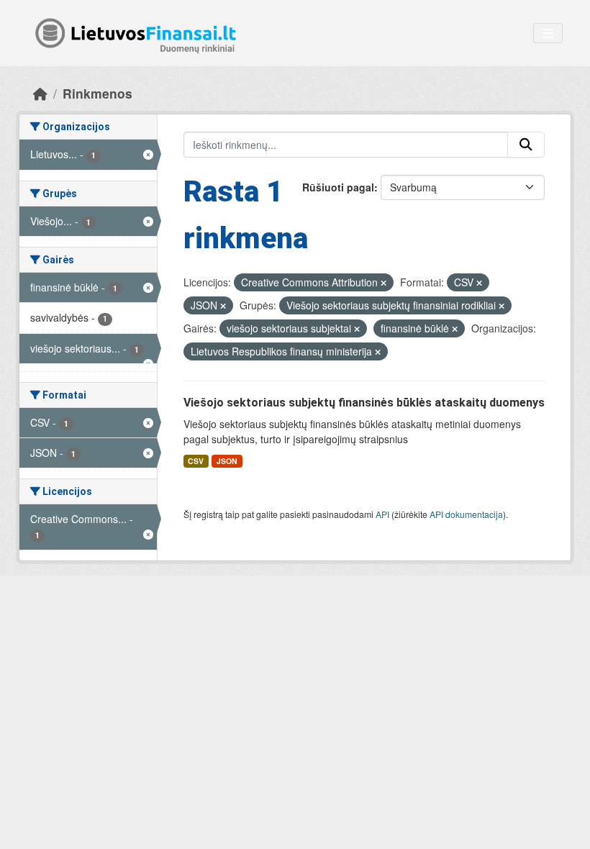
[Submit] (526, 145)
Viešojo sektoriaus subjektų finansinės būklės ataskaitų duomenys (364, 402)
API (382, 514)
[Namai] (40, 93)
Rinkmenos (97, 93)
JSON (227, 460)
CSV (196, 460)
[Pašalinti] (383, 283)
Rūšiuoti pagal (338, 187)
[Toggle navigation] (548, 33)
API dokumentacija (466, 514)
